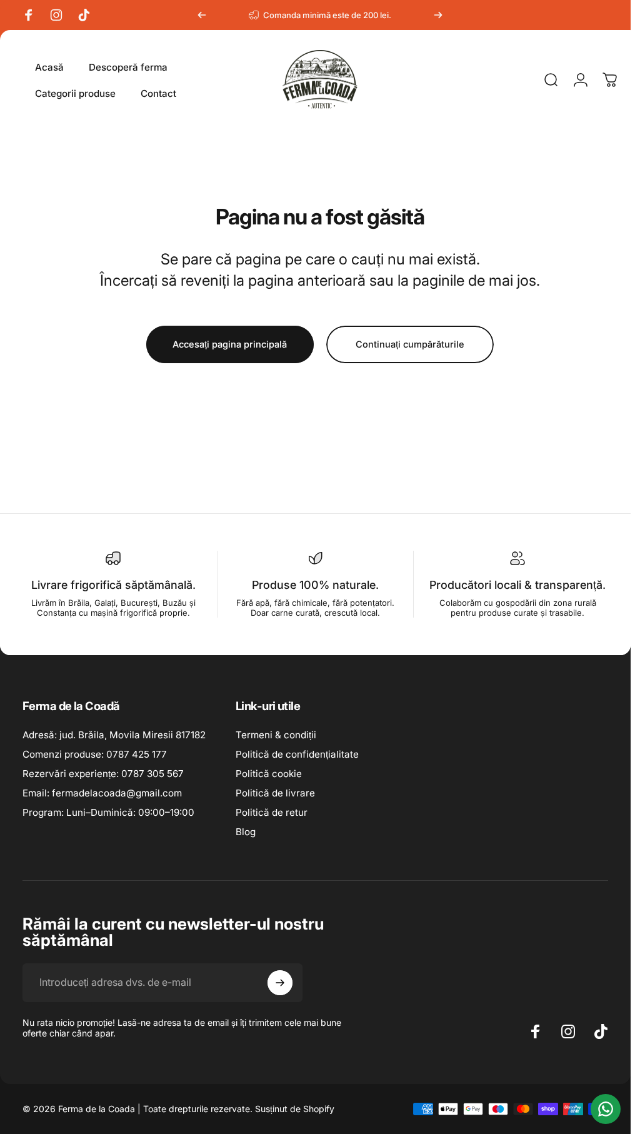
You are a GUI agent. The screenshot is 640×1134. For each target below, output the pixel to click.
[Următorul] (438, 15)
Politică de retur (272, 812)
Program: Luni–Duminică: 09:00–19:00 (108, 812)
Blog (246, 832)
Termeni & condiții (276, 735)
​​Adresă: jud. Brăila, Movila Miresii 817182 (114, 735)
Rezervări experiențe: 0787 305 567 (103, 774)
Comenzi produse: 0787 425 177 (94, 754)
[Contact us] (606, 1109)
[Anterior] (202, 15)
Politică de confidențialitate (297, 754)
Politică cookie (269, 774)
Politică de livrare (275, 793)
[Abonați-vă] (280, 982)
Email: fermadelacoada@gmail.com (102, 793)
